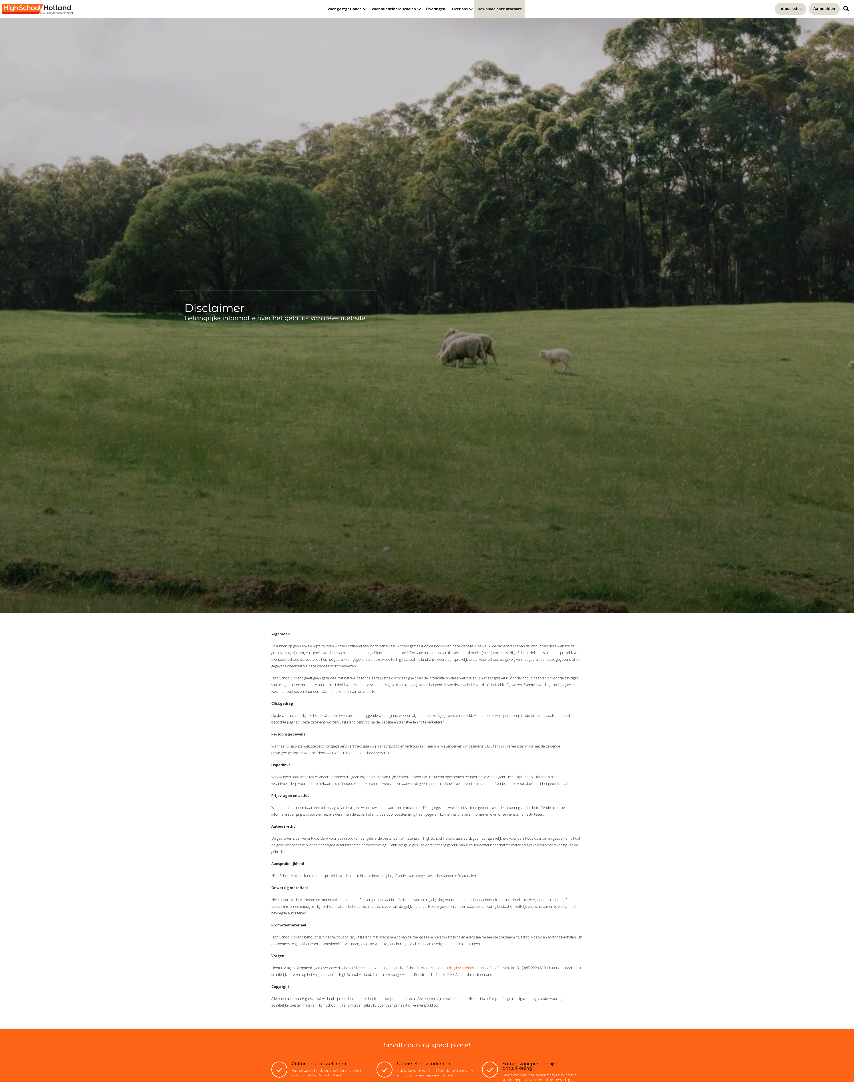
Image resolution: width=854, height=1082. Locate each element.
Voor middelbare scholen (394, 8)
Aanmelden (824, 9)
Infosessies (790, 9)
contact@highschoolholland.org (461, 967)
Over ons (460, 8)
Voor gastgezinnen (345, 8)
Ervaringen (435, 8)
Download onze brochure (500, 8)
